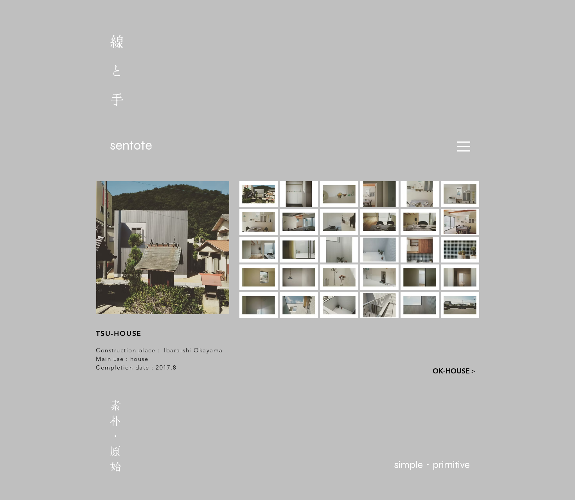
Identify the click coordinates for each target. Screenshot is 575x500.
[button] (258, 194)
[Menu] (463, 146)
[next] (462, 256)
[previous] (256, 256)
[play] (463, 311)
